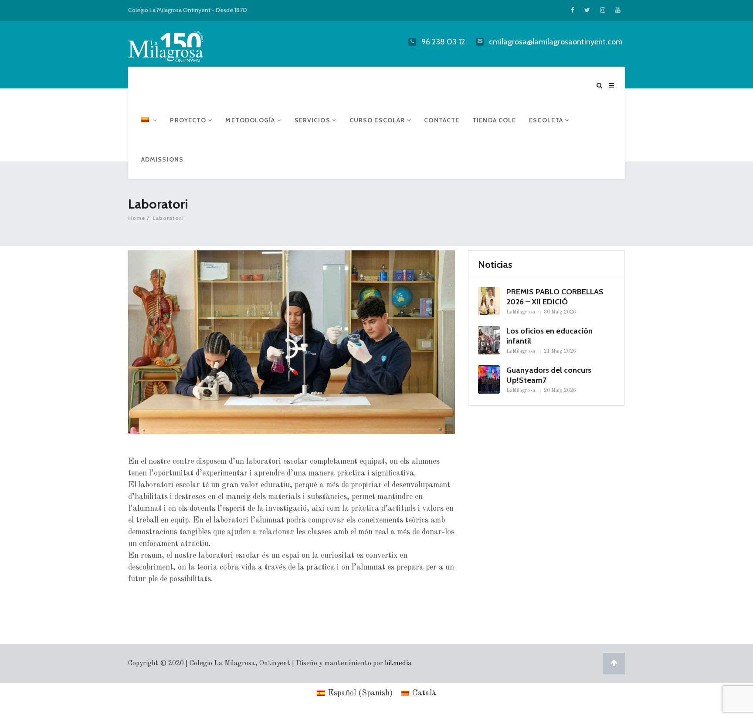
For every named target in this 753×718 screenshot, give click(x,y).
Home (136, 218)
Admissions (162, 159)
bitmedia (398, 663)
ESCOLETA (547, 120)
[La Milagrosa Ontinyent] (182, 44)
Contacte (441, 120)
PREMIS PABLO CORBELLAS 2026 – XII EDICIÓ (555, 297)
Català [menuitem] (424, 693)
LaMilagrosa (520, 312)
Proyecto (189, 120)
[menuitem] (149, 120)
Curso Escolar (378, 120)
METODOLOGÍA (251, 120)
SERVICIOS (313, 120)
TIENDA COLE (494, 120)
